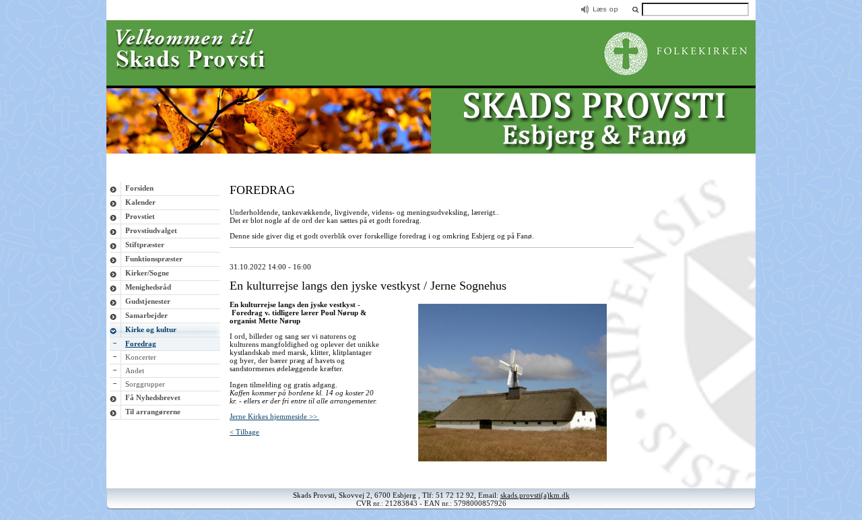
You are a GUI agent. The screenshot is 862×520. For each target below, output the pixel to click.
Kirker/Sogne (147, 273)
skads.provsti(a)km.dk (535, 495)
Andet (134, 370)
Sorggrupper (145, 384)
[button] (635, 9)
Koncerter (140, 357)
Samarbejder (146, 315)
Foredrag (140, 343)
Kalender (140, 202)
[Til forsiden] (431, 151)
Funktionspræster (154, 259)
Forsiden (139, 188)
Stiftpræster (144, 244)
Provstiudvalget (151, 230)
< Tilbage (244, 432)
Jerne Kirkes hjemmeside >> (274, 416)
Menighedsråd (148, 287)
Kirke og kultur (150, 329)
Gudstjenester (147, 301)
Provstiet (140, 216)
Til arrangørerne (152, 412)
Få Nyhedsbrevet (152, 397)
